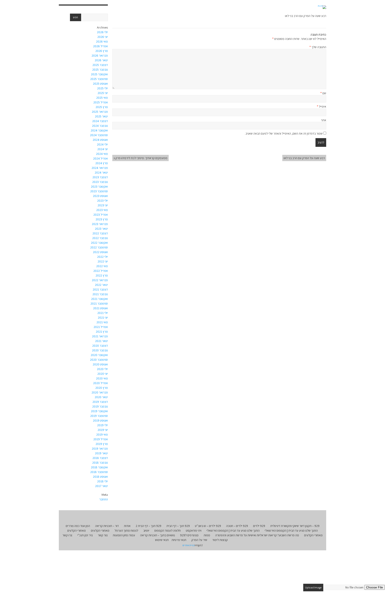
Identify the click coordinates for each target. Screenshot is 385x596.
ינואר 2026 (101, 60)
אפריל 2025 (100, 102)
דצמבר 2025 (100, 65)
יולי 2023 (102, 201)
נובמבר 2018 (100, 463)
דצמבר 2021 (100, 289)
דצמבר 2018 (100, 458)
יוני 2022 (103, 261)
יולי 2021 (102, 313)
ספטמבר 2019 (99, 416)
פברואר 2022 (100, 280)
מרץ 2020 (101, 388)
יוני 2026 (102, 37)
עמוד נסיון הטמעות (124, 535)
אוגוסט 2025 (100, 84)
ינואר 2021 (101, 341)
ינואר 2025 (101, 116)
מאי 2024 (102, 154)
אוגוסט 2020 (100, 364)
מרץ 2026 (101, 51)
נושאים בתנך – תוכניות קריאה (157, 535)
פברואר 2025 (100, 112)
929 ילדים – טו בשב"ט (208, 526)
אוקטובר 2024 (99, 130)
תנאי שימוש (162, 540)
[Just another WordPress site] (321, 7)
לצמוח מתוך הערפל (126, 530)
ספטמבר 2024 (99, 135)
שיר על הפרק (199, 540)
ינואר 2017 (101, 486)
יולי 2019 (102, 425)
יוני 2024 (102, 149)
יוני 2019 (103, 430)
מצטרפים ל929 (189, 535)
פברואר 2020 (100, 392)
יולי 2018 (102, 481)
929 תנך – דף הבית (178, 526)
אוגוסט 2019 (100, 420)
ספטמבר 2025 (99, 79)
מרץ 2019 (102, 444)
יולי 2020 (102, 369)
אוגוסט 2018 (100, 477)
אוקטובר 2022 (99, 243)
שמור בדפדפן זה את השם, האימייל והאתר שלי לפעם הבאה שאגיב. (284, 133)
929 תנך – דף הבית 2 (148, 526)
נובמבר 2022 (100, 238)
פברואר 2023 (100, 224)
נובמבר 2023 (100, 182)
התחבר (103, 499)
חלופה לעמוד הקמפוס (167, 530)
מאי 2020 (102, 378)
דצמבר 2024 (100, 121)
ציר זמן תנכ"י (85, 535)
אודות (127, 526)
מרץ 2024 (101, 163)
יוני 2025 (103, 93)
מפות (207, 535)
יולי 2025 (102, 88)
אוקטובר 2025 (99, 74)
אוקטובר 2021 (99, 299)
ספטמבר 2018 (99, 472)
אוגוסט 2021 (100, 308)
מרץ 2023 (102, 219)
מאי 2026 (102, 41)
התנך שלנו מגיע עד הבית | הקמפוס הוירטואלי (291, 530)
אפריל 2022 (100, 271)
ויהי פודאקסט (193, 530)
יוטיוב (146, 530)
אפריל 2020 (100, 383)
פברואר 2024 (100, 168)
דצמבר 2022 (100, 233)
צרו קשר (67, 535)
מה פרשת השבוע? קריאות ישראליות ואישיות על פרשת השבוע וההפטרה (257, 535)
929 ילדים (259, 526)
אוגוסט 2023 (100, 196)
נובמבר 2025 (100, 70)
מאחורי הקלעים (100, 530)
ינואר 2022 (101, 285)
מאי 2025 (102, 98)
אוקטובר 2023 (99, 186)
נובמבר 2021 (100, 294)
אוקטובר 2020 (99, 355)
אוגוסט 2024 (100, 140)
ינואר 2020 (101, 397)
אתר (323, 120)
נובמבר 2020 (100, 350)
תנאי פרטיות (179, 540)
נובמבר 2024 (100, 126)
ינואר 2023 (101, 229)
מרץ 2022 (102, 275)
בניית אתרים (188, 545)
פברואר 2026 (100, 55)
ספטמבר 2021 (99, 303)
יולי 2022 (102, 257)
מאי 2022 (102, 266)
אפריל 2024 (100, 158)
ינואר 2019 (101, 453)
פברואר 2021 (100, 336)
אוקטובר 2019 (99, 411)
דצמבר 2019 (100, 402)
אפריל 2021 (101, 327)
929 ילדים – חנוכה (237, 526)
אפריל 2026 (100, 46)
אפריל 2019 (100, 439)
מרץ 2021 (102, 332)
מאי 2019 (102, 434)
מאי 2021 (102, 322)
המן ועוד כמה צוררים (78, 526)
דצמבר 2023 (100, 177)
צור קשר (103, 535)
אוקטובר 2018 (99, 467)
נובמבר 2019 (100, 406)
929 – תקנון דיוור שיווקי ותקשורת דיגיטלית (294, 526)
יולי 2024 (102, 144)
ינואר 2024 (101, 172)
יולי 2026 (102, 32)
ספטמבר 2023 (99, 191)
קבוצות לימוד (220, 540)
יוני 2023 (103, 205)
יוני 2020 (102, 374)
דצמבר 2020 (100, 346)
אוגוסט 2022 (100, 252)
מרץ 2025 (102, 107)
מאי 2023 (102, 210)
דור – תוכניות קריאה (107, 526)
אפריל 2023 (100, 215)
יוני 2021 (103, 317)
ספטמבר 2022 (99, 247)
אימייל (321, 106)
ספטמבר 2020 (99, 360)
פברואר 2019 (100, 448)
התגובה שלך (317, 47)
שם (323, 93)
